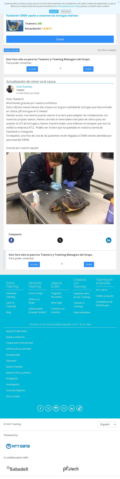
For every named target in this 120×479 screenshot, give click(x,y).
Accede (32, 68)
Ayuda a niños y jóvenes (18, 372)
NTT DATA (101, 289)
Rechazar (66, 11)
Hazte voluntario (82, 312)
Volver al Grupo (12, 50)
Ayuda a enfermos (15, 336)
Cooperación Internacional (19, 342)
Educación (11, 360)
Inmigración (12, 378)
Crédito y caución (105, 295)
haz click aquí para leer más (66, 6)
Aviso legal (56, 302)
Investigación (12, 384)
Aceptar (53, 11)
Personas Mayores (15, 390)
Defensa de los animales (18, 348)
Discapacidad (13, 354)
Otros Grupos (13, 396)
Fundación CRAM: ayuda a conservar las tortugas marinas (42, 15)
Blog (8, 312)
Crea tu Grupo (36, 293)
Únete (60, 39)
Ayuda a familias (14, 366)
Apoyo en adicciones (16, 331)
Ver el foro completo (107, 50)
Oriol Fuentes (24, 86)
